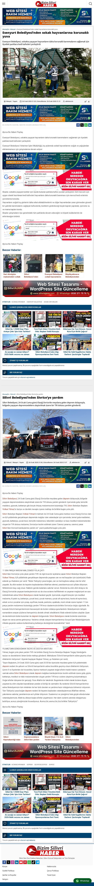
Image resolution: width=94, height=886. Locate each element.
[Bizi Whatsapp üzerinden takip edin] (29, 862)
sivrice (51, 765)
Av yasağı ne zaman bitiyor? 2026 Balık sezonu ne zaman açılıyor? (16, 354)
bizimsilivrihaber (18, 302)
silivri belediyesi (40, 765)
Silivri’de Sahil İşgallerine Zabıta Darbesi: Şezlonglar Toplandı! (77, 353)
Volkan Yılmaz (8, 509)
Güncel (12, 394)
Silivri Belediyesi (9, 498)
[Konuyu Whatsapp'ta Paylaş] (86, 125)
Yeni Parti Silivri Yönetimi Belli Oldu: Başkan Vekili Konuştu (47, 330)
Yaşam (15, 101)
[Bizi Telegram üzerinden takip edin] (37, 862)
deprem (66, 498)
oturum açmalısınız (27, 377)
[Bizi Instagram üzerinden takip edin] (12, 862)
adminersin (69, 101)
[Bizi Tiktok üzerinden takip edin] (33, 862)
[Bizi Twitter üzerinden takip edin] (8, 862)
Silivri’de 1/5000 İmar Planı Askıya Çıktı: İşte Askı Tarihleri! (17, 330)
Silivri (70, 506)
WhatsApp (84, 881)
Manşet (12, 29)
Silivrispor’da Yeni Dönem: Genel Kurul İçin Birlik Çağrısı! (77, 330)
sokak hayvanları (51, 302)
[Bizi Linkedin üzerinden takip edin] (17, 862)
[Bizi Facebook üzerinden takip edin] (4, 862)
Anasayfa (5, 29)
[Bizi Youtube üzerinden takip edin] (21, 862)
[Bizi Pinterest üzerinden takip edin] (25, 862)
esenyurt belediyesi (34, 302)
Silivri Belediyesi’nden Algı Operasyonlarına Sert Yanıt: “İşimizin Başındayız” (47, 354)
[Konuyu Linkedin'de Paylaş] (90, 125)
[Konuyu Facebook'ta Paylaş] (78, 125)
